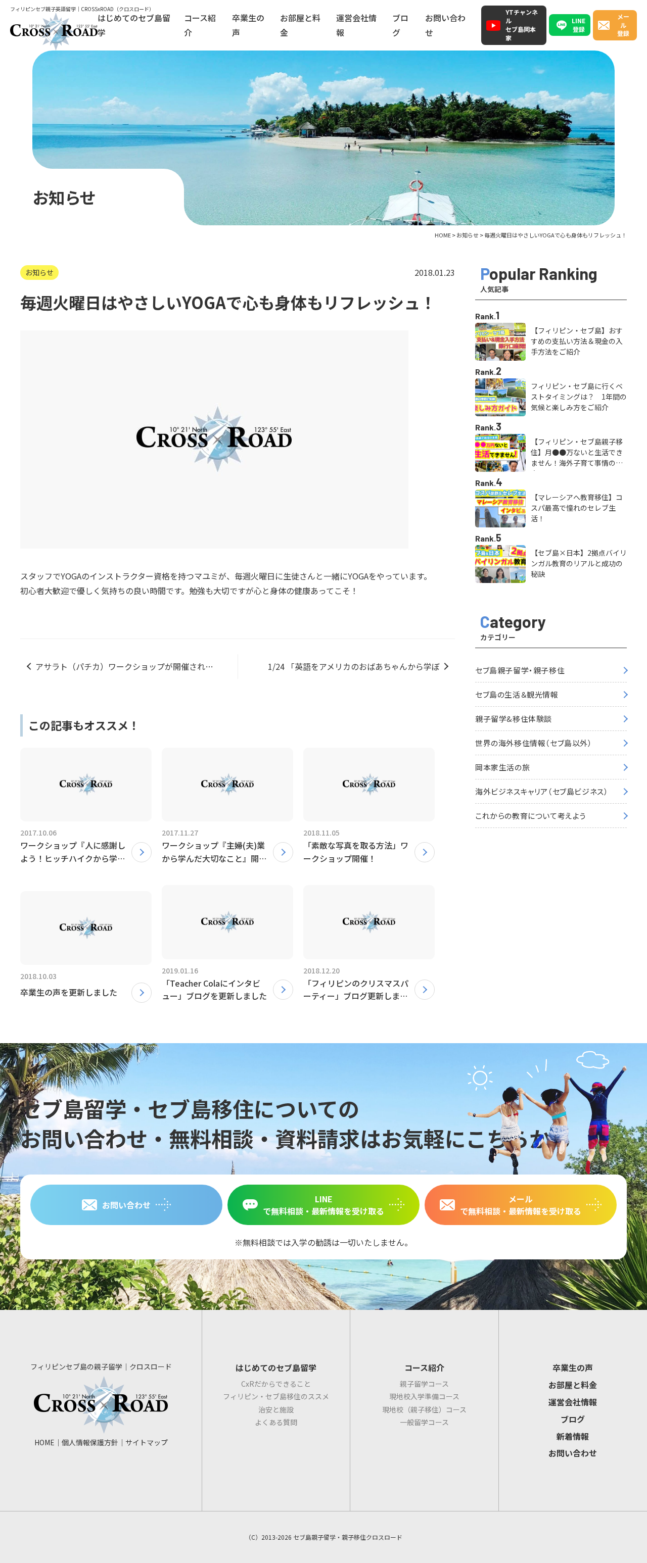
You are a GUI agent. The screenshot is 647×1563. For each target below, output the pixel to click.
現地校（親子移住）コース (424, 1409)
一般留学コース (424, 1422)
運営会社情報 (356, 25)
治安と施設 (276, 1409)
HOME (44, 1442)
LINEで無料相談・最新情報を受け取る (323, 1205)
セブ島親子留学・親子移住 (520, 670)
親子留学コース (424, 1384)
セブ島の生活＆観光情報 (517, 694)
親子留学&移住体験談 (513, 718)
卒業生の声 (248, 25)
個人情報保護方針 (90, 1442)
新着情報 (573, 1436)
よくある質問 (276, 1422)
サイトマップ (146, 1442)
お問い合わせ (445, 25)
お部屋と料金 (300, 25)
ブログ (400, 25)
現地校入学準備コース (424, 1396)
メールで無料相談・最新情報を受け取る (520, 1205)
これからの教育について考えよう (530, 815)
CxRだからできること (276, 1384)
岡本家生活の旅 (502, 767)
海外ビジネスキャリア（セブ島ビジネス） (541, 791)
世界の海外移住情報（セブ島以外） (533, 743)
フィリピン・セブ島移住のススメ (276, 1396)
